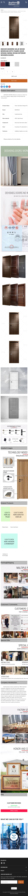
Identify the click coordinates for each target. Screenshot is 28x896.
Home (2, 10)
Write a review (14, 810)
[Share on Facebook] (2, 87)
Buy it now (14, 80)
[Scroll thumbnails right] (26, 43)
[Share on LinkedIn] (7, 87)
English (13, 888)
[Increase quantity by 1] (12, 71)
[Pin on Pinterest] (9, 87)
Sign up (21, 882)
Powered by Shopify (14, 893)
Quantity (2, 68)
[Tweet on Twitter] (4, 87)
